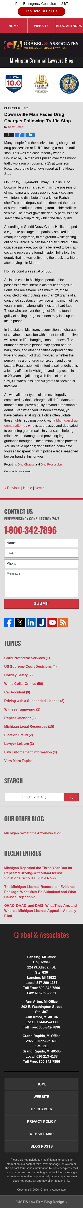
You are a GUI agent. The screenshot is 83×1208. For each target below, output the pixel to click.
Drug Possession (51, 464)
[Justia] (41, 622)
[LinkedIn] (30, 622)
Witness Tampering (22, 709)
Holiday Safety (18, 675)
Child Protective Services (27, 658)
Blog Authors (69, 26)
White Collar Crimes (23, 684)
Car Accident (17, 692)
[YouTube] (52, 622)
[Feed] (63, 622)
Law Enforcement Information (30, 752)
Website (41, 26)
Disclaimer (41, 1109)
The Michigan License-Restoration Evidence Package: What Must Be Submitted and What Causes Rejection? (40, 892)
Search (71, 797)
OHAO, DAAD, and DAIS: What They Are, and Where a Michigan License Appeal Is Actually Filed (40, 911)
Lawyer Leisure (19, 743)
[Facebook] (9, 622)
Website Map (41, 1134)
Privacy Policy (41, 1121)
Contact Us (18, 511)
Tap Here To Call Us (41, 11)
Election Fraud (18, 735)
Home (14, 26)
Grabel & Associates (53, 1189)
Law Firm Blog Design (40, 1202)
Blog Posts (41, 1146)
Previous (12, 488)
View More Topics (18, 761)
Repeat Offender (20, 718)
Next (39, 488)
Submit (41, 603)
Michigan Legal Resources (29, 726)
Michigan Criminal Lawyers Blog (41, 45)
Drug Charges (26, 464)
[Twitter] (19, 622)
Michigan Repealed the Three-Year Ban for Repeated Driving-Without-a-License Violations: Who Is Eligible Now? (38, 873)
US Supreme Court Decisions (30, 666)
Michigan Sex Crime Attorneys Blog (33, 833)
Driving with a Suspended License (34, 701)
